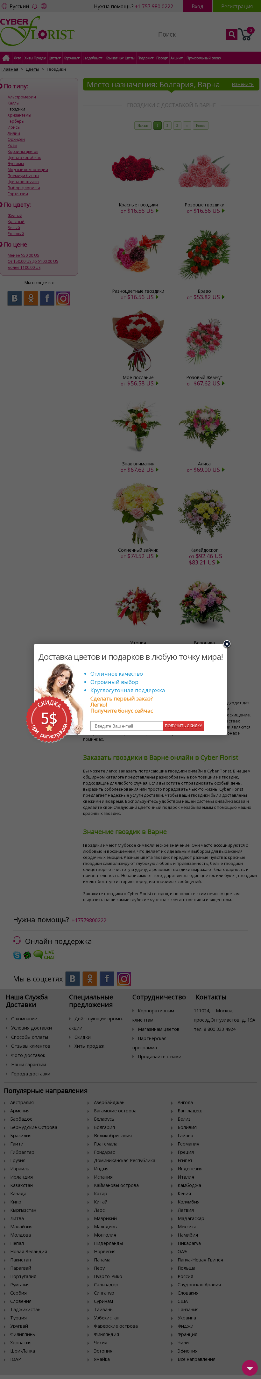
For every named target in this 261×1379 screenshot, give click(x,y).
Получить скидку (183, 726)
